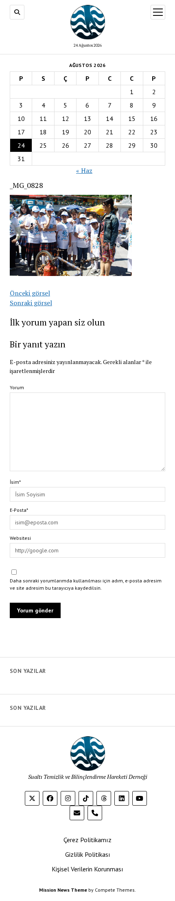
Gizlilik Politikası (87, 854)
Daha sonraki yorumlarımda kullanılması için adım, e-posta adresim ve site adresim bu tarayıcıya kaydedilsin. (86, 584)
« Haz (84, 170)
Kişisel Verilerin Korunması (87, 869)
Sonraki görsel (31, 302)
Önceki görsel (30, 293)
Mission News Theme (63, 890)
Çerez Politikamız (87, 840)
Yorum (17, 387)
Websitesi (20, 538)
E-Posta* (19, 510)
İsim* (15, 482)
